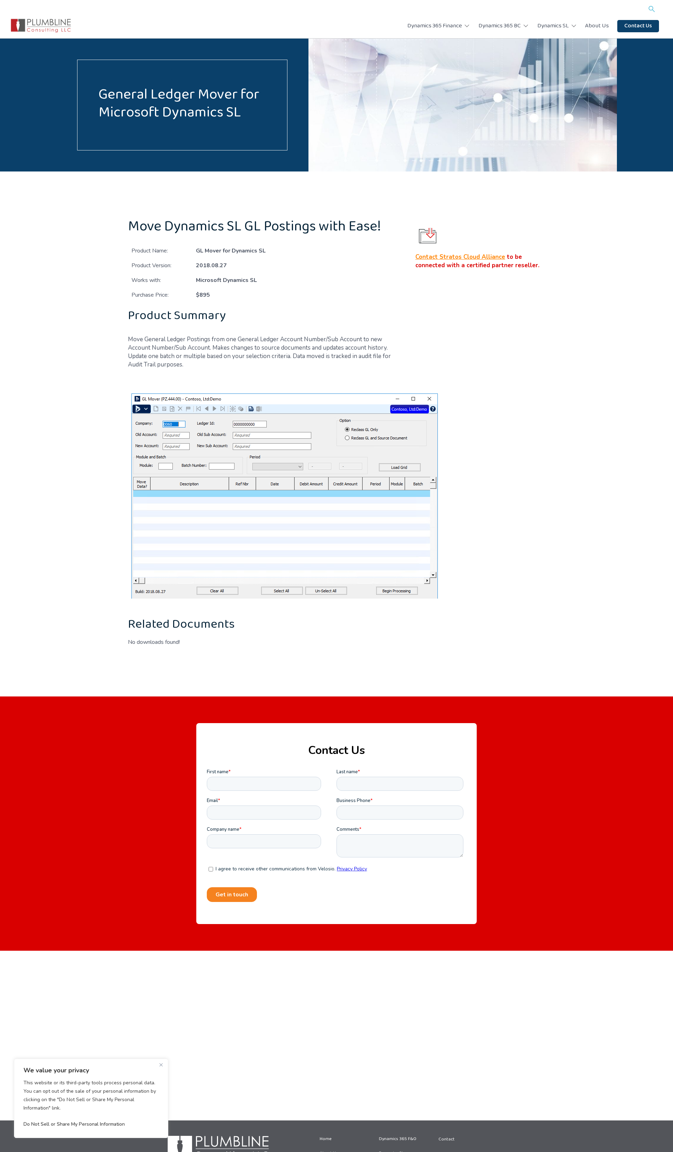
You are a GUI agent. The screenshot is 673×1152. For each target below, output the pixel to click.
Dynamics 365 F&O (397, 1139)
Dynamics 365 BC (499, 26)
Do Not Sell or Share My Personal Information (74, 1124)
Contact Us (638, 26)
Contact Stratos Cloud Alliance (460, 257)
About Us (597, 26)
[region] (91, 1098)
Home (326, 1139)
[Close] (161, 1064)
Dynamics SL (553, 26)
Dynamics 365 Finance (434, 26)
